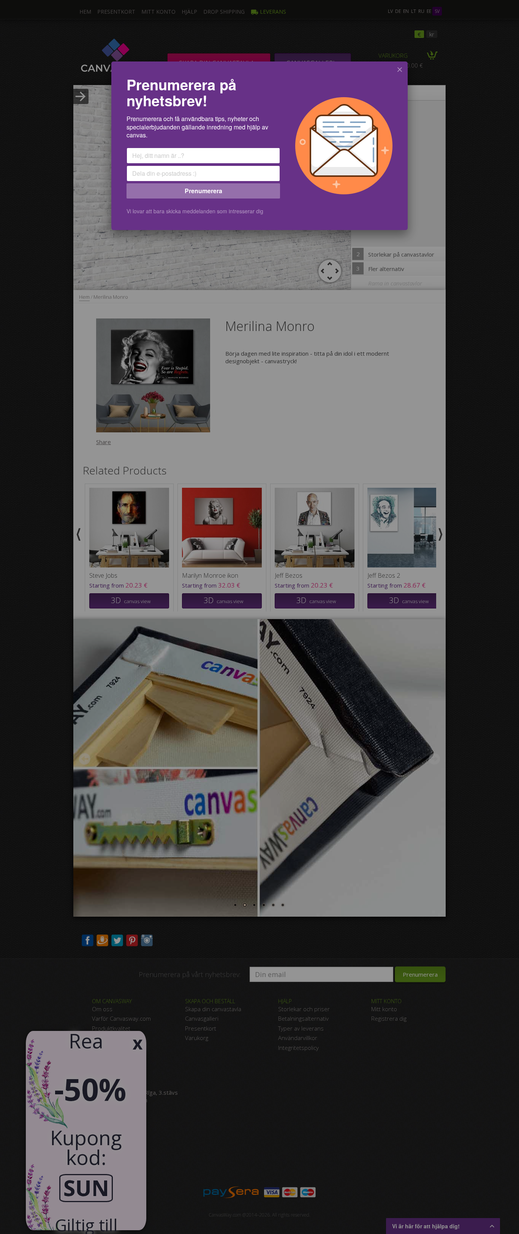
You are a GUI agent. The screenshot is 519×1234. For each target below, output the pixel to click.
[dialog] (259, 145)
